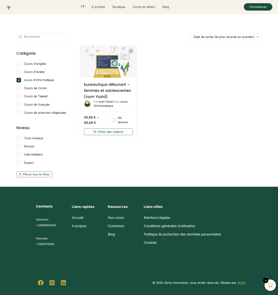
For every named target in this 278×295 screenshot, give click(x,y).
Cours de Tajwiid (35, 96)
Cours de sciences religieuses (45, 113)
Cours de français (37, 104)
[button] (40, 282)
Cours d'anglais (35, 64)
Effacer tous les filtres (36, 174)
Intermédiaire (33, 154)
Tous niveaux (33, 138)
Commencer (258, 7)
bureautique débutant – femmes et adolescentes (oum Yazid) (107, 90)
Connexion (116, 226)
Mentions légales (157, 218)
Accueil (77, 218)
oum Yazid (106, 101)
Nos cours (116, 218)
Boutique (119, 7)
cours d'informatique (39, 80)
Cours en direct (144, 7)
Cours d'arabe (34, 72)
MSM (241, 283)
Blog (165, 7)
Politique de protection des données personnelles (182, 234)
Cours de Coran (35, 88)
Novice (29, 146)
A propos (98, 7)
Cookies (150, 243)
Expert (28, 163)
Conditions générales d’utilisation (169, 226)
